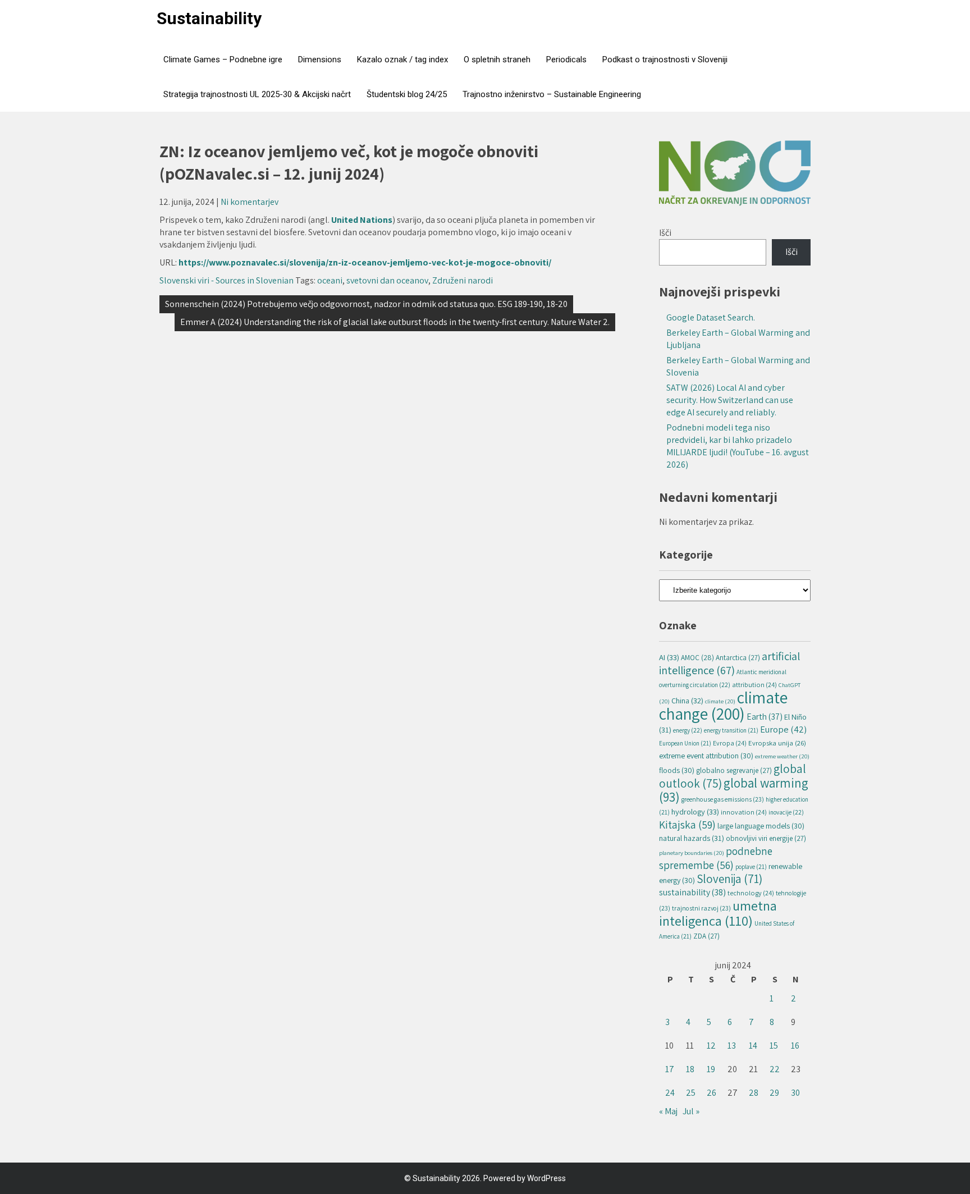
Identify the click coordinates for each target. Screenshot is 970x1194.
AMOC (697, 657)
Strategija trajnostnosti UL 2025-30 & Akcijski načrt (257, 94)
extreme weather (782, 756)
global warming (733, 790)
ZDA (706, 936)
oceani (329, 280)
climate (720, 701)
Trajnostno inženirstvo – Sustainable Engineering (552, 94)
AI (669, 657)
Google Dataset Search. (710, 317)
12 (711, 1045)
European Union (685, 743)
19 (711, 1069)
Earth (765, 716)
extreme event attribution (706, 756)
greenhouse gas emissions (722, 799)
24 (670, 1093)
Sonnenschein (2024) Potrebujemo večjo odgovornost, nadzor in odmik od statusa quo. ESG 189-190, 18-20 (366, 304)
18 (690, 1069)
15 (774, 1045)
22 (775, 1069)
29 (774, 1093)
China (687, 700)
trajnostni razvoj (701, 908)
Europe (783, 729)
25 (691, 1093)
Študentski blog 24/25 (407, 94)
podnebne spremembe (715, 858)
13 (732, 1045)
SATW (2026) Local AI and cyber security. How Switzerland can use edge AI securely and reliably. (729, 400)
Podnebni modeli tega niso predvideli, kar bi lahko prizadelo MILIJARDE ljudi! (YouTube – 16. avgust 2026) (737, 446)
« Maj (668, 1111)
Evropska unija (777, 743)
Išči (665, 233)
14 (753, 1045)
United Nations (361, 220)
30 (795, 1093)
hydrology (695, 811)
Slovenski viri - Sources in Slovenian (226, 280)
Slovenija (729, 878)
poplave (751, 867)
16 (795, 1045)
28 (753, 1093)
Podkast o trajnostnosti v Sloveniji (665, 59)
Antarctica (738, 657)
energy (687, 730)
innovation (744, 812)
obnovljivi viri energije (766, 838)
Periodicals (566, 59)
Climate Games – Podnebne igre (222, 59)
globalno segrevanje (734, 770)
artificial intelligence (729, 663)
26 (711, 1093)
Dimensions (319, 59)
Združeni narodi (462, 280)
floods (676, 770)
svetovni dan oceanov (387, 280)
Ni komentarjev (249, 202)
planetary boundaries (691, 853)
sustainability (692, 892)
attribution (754, 684)
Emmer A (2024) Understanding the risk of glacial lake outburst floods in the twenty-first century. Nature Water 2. (395, 322)
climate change (723, 705)
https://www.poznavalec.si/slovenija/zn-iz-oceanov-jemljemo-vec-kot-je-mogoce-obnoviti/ (365, 262)
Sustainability (209, 18)
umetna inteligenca (718, 913)
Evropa (730, 743)
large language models (760, 826)
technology (751, 893)
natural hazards (691, 837)
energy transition (731, 730)
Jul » (691, 1111)
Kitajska (687, 824)
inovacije (786, 812)
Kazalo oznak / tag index (402, 59)
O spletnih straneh (497, 59)
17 (669, 1069)
